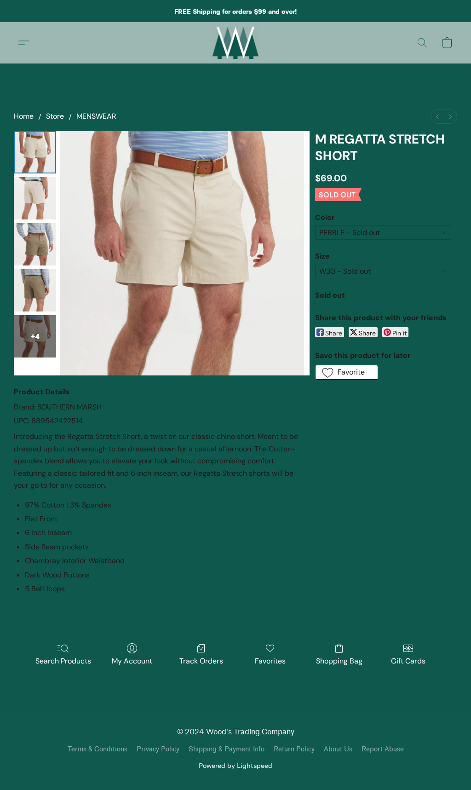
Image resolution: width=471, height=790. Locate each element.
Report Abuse (383, 749)
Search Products (63, 661)
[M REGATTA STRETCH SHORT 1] (35, 198)
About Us (338, 749)
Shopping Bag (339, 661)
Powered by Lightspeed (235, 765)
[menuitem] (437, 116)
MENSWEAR (96, 116)
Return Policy (294, 749)
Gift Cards (408, 661)
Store (55, 116)
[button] (236, 43)
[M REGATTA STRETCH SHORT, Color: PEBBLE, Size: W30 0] (35, 152)
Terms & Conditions (97, 749)
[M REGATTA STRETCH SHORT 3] (35, 290)
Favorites (270, 661)
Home (24, 116)
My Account (132, 661)
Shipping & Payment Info (226, 749)
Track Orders (201, 661)
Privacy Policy (158, 749)
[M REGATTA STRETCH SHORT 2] (35, 244)
